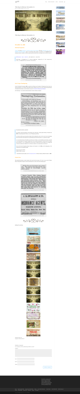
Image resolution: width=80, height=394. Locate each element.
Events (16, 390)
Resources (29, 390)
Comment (16, 348)
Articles (24, 8)
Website (16, 364)
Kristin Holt (17, 8)
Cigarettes (16, 50)
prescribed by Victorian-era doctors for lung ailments (30, 50)
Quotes (33, 390)
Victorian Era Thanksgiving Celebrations (40, 88)
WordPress (28, 392)
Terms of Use (25, 390)
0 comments (27, 8)
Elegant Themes (20, 392)
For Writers (36, 390)
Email (16, 361)
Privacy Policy (20, 390)
